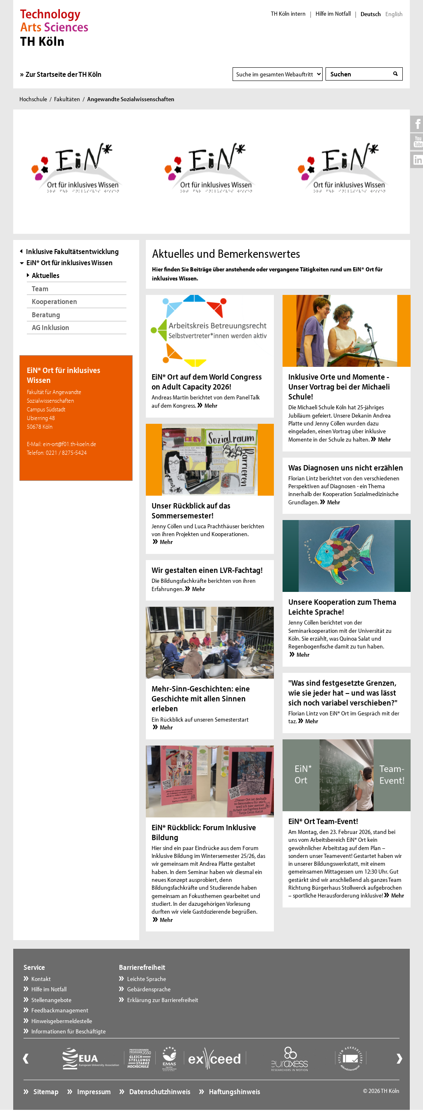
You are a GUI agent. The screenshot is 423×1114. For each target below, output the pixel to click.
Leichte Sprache (146, 979)
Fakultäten (67, 99)
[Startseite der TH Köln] (54, 26)
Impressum (93, 1091)
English (394, 14)
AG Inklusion (50, 327)
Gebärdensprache (149, 989)
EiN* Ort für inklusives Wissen (69, 262)
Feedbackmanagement (59, 1010)
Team (40, 288)
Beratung (46, 314)
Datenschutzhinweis (159, 1091)
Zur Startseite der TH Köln (64, 74)
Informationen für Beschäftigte (68, 1031)
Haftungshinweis (234, 1091)
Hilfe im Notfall (333, 13)
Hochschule (33, 99)
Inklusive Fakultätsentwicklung (72, 251)
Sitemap (45, 1091)
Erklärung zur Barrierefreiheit (162, 1000)
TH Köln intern (288, 13)
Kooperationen (54, 301)
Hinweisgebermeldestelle (61, 1021)
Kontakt (41, 979)
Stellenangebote (51, 1000)
